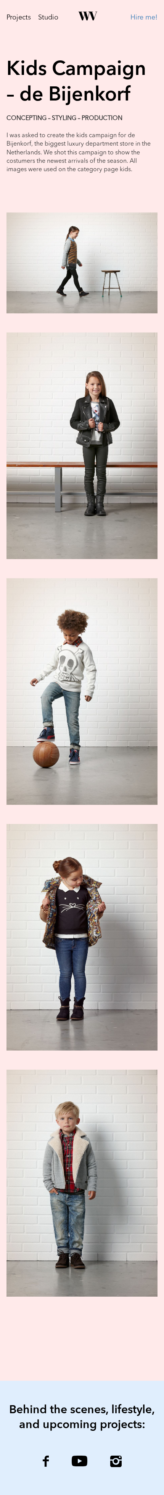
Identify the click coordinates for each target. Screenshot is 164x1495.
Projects (18, 17)
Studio (48, 17)
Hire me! (144, 17)
